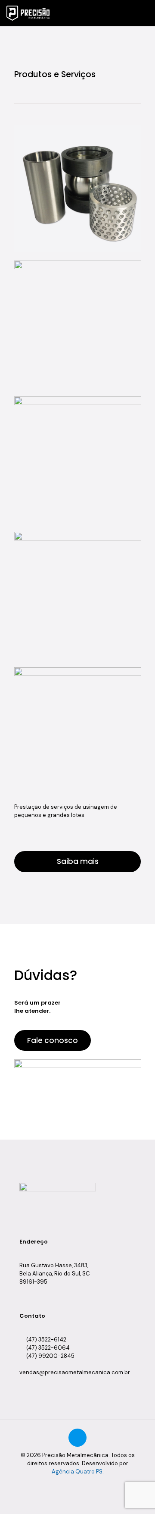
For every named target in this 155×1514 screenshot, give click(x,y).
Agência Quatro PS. (78, 1471)
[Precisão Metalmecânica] (28, 13)
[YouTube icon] (82, 1483)
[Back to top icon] (77, 1438)
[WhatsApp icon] (64, 1483)
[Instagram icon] (91, 1483)
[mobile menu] (143, 13)
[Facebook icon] (73, 1483)
